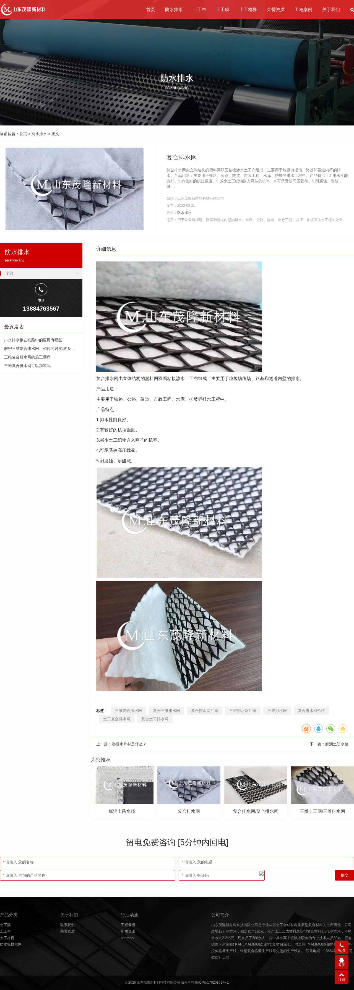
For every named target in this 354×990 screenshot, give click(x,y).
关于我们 (331, 9)
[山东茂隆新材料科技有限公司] (23, 10)
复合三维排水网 (166, 710)
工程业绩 (128, 925)
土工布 (199, 9)
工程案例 (303, 9)
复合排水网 (107, 378)
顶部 (341, 979)
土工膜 (222, 9)
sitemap (127, 938)
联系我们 (67, 925)
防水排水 (174, 9)
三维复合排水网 (128, 710)
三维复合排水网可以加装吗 (27, 365)
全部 (9, 273)
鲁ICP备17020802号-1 (212, 982)
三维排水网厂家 (242, 710)
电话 (341, 950)
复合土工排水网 (154, 719)
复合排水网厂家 (204, 710)
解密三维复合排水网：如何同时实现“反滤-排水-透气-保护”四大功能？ (63, 348)
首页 (150, 9)
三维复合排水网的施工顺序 (27, 357)
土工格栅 (248, 9)
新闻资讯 (128, 931)
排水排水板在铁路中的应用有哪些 (33, 340)
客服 (341, 965)
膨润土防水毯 (336, 744)
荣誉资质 (276, 9)
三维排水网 (277, 710)
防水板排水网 (11, 944)
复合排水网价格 (311, 710)
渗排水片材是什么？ (129, 744)
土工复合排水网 (116, 719)
